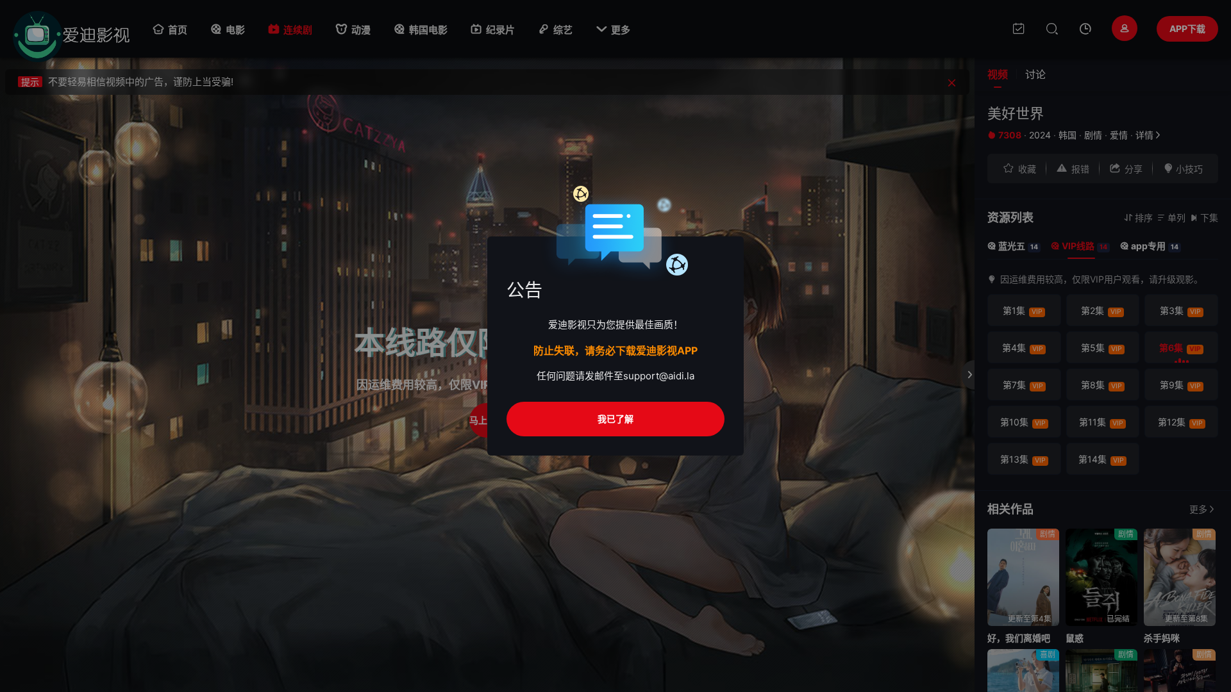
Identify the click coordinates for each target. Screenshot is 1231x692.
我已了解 (615, 418)
